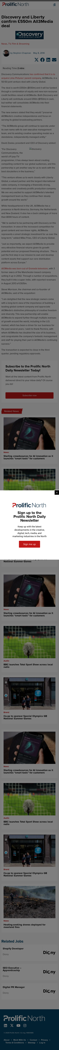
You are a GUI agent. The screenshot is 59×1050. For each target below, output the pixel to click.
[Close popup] (57, 492)
